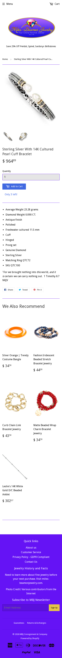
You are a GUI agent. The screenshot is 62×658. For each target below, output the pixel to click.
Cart (57, 3)
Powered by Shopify (30, 638)
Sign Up (54, 608)
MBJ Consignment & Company (33, 634)
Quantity (6, 171)
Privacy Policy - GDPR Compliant (31, 557)
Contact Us (31, 561)
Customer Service (31, 552)
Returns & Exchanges (36, 623)
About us (31, 547)
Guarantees (19, 623)
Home (5, 59)
